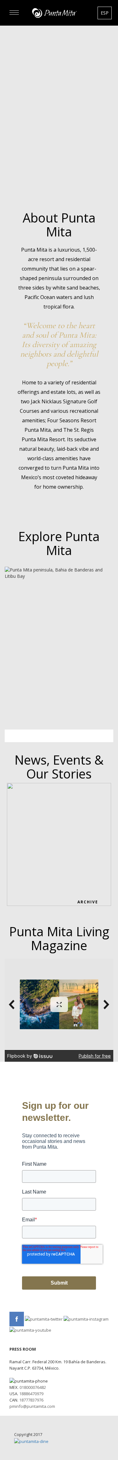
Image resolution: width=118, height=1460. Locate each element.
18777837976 (31, 1400)
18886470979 (31, 1393)
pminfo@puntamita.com (32, 1406)
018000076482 (33, 1387)
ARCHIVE (87, 902)
